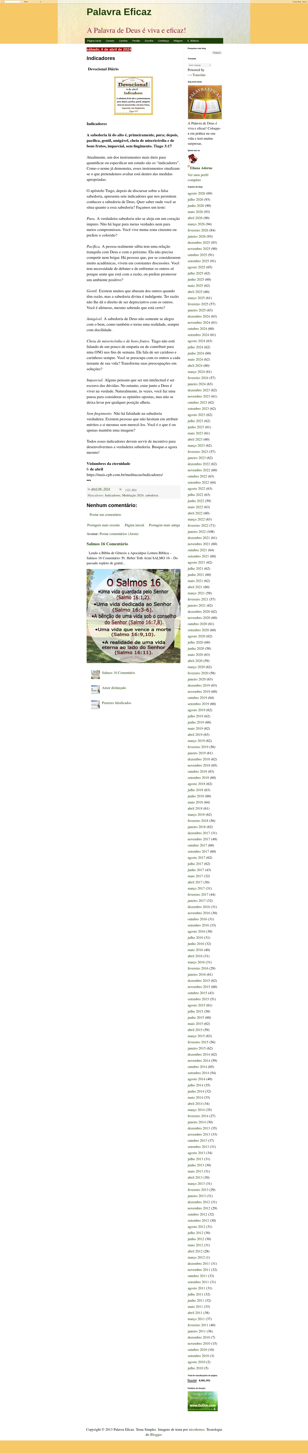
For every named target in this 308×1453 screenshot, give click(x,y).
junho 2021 (196, 574)
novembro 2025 (199, 248)
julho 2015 (195, 1011)
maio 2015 (195, 1023)
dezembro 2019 (199, 685)
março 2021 (196, 592)
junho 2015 (196, 1017)
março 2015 (196, 1035)
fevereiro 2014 (198, 1115)
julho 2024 (195, 346)
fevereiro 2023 (198, 451)
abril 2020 (195, 660)
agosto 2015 (196, 1005)
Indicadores (112, 495)
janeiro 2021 (197, 605)
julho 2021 (195, 568)
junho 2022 (196, 500)
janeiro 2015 (197, 1048)
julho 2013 (195, 1158)
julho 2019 (195, 715)
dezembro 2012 (199, 1201)
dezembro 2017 (199, 832)
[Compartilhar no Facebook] (133, 490)
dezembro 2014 (199, 1054)
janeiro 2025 (197, 310)
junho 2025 (196, 279)
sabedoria (151, 495)
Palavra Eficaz (119, 11)
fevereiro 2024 (198, 377)
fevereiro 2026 (198, 230)
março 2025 (196, 297)
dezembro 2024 (199, 316)
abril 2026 (195, 217)
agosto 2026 (196, 193)
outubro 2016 (197, 918)
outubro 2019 (197, 697)
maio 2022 (195, 506)
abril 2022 (195, 513)
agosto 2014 (196, 1078)
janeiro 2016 (197, 974)
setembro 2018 (198, 777)
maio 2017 (195, 875)
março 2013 (196, 1183)
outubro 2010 (197, 1349)
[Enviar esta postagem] (119, 489)
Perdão (136, 40)
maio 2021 (195, 580)
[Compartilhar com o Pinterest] (135, 490)
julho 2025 (195, 273)
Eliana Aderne (201, 167)
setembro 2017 (198, 851)
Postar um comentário (105, 514)
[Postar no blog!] (129, 490)
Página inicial (94, 40)
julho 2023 (195, 420)
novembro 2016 (199, 912)
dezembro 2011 (199, 1263)
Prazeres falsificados (116, 702)
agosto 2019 (196, 709)
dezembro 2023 (199, 389)
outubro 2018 (197, 771)
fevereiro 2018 (198, 820)
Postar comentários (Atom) (119, 533)
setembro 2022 (198, 482)
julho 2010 (195, 1367)
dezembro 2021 (199, 537)
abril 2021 (195, 586)
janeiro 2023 (197, 457)
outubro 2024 (197, 328)
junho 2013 (196, 1164)
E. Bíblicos (193, 40)
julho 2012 (195, 1232)
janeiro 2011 (197, 1331)
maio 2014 (195, 1097)
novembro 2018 (199, 765)
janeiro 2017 (197, 900)
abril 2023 (195, 439)
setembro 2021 (198, 556)
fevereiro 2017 (198, 894)
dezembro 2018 (199, 759)
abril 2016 (195, 955)
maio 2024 (195, 359)
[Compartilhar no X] (131, 490)
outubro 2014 (197, 1066)
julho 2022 (195, 494)
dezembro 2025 (199, 242)
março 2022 (196, 519)
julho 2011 (195, 1294)
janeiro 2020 (197, 679)
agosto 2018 (196, 783)
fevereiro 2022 (198, 525)
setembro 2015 (198, 998)
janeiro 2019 (197, 752)
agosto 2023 (196, 414)
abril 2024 (195, 365)
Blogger (155, 1434)
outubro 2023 (197, 402)
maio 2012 (195, 1244)
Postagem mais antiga (164, 524)
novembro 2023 (199, 396)
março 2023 (196, 445)
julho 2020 (195, 642)
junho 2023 (196, 426)
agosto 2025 (196, 266)
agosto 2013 (196, 1152)
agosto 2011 (196, 1287)
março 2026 (196, 223)
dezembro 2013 (199, 1128)
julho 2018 (195, 789)
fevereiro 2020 (198, 672)
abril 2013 (195, 1177)
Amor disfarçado (114, 687)
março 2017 (196, 888)
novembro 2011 (199, 1269)
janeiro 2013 (197, 1195)
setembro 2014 (198, 1072)
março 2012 (196, 1257)
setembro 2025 (198, 260)
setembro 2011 (198, 1281)
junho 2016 (196, 943)
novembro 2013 (199, 1134)
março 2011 (196, 1318)
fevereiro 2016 (198, 968)
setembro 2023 (198, 408)
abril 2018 (195, 808)
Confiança (163, 40)
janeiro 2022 (197, 531)
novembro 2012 (199, 1208)
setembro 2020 (198, 629)
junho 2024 (196, 353)
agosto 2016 (196, 931)
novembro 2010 (199, 1343)
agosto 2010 (196, 1361)
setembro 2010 (198, 1355)
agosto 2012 (196, 1226)
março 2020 (196, 666)
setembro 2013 (198, 1146)
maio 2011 (195, 1306)
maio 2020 (195, 654)
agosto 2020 (196, 636)
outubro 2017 (197, 845)
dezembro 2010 (199, 1337)
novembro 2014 (199, 1060)
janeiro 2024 (197, 383)
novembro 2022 (199, 469)
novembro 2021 (199, 543)
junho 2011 (196, 1300)
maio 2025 (195, 285)
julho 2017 (195, 863)
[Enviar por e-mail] (126, 490)
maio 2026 (195, 211)
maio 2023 (195, 433)
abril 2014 (195, 1103)
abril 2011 (195, 1312)
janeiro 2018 (197, 826)
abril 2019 (195, 734)
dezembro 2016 (199, 906)
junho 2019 (196, 722)
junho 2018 (196, 795)
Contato (110, 40)
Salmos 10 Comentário (118, 672)
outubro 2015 (197, 992)
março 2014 (196, 1109)
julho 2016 (195, 937)
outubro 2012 (197, 1214)
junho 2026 (196, 205)
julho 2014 (195, 1085)
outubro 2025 (197, 254)
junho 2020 (196, 648)
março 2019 (196, 740)
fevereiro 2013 (198, 1189)
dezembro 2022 (199, 463)
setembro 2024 (198, 334)
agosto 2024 (196, 340)
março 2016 (196, 962)
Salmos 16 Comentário (107, 544)
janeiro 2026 (197, 236)
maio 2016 (195, 949)
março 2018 (196, 814)
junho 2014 (196, 1091)
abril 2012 (195, 1251)
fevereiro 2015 (198, 1041)
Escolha (149, 40)
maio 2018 (195, 802)
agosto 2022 (196, 488)
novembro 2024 (199, 322)
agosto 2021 (196, 562)
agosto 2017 (196, 857)
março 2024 (196, 371)
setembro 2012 (198, 1220)
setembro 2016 (198, 925)
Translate (199, 74)
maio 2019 (195, 728)
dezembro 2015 (199, 980)
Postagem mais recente (103, 524)
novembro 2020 (199, 617)
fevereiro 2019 (198, 746)
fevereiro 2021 (198, 599)
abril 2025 (195, 291)
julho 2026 (195, 199)
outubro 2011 (197, 1275)
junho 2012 (196, 1238)
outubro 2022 (197, 476)
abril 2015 (195, 1029)
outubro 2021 (197, 549)
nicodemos (196, 1429)
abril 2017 (195, 882)
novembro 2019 (199, 691)
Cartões (123, 40)
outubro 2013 (197, 1140)
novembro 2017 (199, 838)
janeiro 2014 (197, 1121)
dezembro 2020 (199, 611)
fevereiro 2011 (198, 1324)
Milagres (178, 40)
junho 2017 (196, 869)
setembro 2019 (198, 703)
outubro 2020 (197, 623)
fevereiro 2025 (198, 303)
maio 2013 (195, 1171)
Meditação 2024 (133, 495)
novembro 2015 (199, 986)
